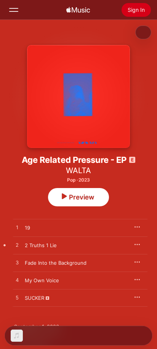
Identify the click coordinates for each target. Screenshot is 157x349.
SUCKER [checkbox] (34, 298)
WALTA (78, 170)
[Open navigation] (13, 10)
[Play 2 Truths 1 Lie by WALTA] (17, 245)
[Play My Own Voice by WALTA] (17, 280)
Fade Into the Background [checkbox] (56, 263)
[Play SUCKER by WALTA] (17, 297)
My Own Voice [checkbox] (42, 280)
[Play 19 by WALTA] (17, 227)
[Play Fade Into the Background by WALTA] (17, 262)
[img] (78, 9)
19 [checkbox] (27, 228)
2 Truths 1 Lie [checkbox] (41, 245)
